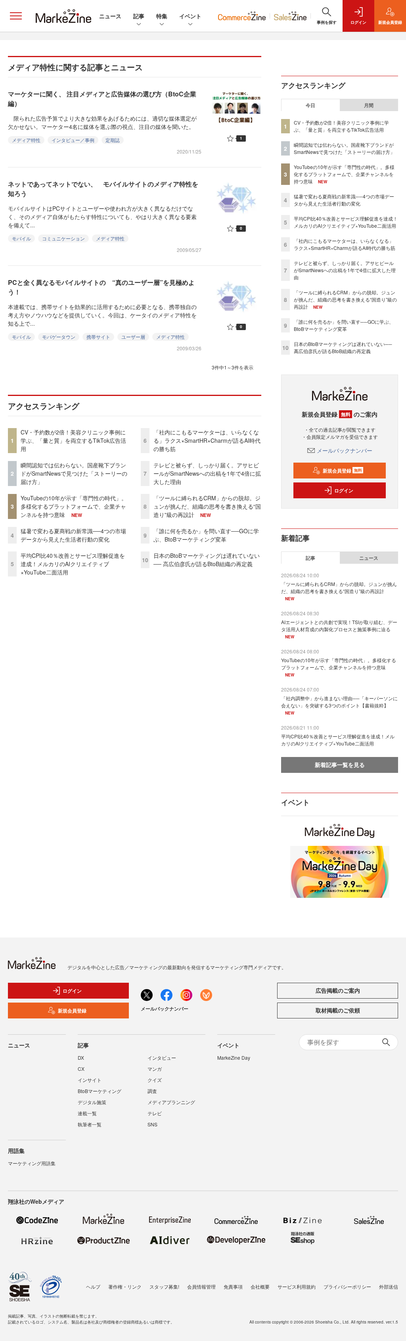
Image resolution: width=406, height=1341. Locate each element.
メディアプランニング (171, 1102)
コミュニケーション (63, 238)
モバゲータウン (58, 336)
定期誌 (112, 139)
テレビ (154, 1113)
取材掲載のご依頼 (338, 1010)
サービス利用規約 (297, 1286)
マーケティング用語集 (32, 1163)
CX (81, 1068)
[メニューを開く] (16, 16)
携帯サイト (98, 336)
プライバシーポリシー (347, 1286)
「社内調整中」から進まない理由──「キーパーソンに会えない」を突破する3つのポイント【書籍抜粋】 (339, 702)
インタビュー (161, 1057)
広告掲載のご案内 (338, 990)
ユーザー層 (133, 336)
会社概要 (260, 1286)
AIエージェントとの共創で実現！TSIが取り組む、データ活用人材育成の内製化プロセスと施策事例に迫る (339, 625)
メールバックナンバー (344, 450)
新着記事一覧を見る (340, 764)
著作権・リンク (125, 1286)
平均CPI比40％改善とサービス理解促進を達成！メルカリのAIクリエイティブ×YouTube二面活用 (73, 563)
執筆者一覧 (90, 1124)
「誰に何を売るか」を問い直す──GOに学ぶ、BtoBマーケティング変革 (206, 535)
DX (81, 1057)
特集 (161, 16)
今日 (310, 105)
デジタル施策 (92, 1102)
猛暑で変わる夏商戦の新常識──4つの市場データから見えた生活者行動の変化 (73, 535)
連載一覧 (87, 1113)
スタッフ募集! (164, 1286)
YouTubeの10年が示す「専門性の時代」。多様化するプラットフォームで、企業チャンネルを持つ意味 (74, 506)
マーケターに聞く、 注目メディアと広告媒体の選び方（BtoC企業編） (102, 98)
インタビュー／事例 (73, 139)
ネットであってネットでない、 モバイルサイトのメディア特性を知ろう (103, 188)
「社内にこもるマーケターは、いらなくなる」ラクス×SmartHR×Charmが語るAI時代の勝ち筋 (206, 440)
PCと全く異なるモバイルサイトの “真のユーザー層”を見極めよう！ (101, 287)
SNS (152, 1124)
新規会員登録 (342, 470)
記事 (138, 16)
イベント (190, 16)
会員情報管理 (201, 1286)
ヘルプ (93, 1286)
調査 (152, 1090)
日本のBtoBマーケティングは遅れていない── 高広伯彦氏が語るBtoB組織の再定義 (206, 559)
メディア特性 (26, 139)
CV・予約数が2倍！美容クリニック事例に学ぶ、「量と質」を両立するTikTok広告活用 (73, 440)
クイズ (154, 1079)
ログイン (343, 490)
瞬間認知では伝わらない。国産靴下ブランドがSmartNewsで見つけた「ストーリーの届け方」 (74, 473)
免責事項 (233, 1286)
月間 (368, 105)
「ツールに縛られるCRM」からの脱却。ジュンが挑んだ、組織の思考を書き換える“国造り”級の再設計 (207, 506)
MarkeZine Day (233, 1057)
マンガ (154, 1068)
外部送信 (388, 1286)
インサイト (90, 1079)
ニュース (110, 16)
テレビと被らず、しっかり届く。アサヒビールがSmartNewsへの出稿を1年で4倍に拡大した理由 (207, 473)
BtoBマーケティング (99, 1090)
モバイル (21, 238)
